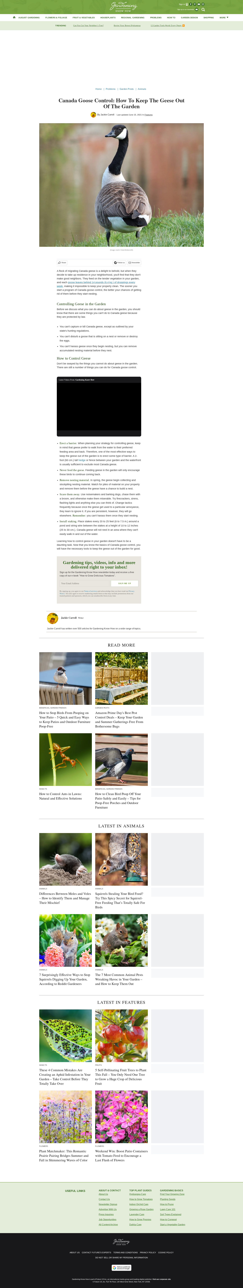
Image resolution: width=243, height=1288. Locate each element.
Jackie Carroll (107, 114)
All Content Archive (108, 1224)
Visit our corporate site (161, 1279)
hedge (82, 460)
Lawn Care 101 (167, 1209)
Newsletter (136, 263)
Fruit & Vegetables (84, 17)
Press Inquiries (106, 1214)
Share (63, 263)
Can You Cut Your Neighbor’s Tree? (88, 25)
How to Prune (167, 1204)
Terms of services (90, 591)
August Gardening (29, 17)
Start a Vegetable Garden (172, 1224)
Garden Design (189, 17)
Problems (156, 17)
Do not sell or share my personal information (121, 1257)
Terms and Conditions (125, 1252)
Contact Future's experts (96, 1252)
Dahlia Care (135, 1224)
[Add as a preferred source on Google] (121, 1268)
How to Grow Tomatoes (141, 1199)
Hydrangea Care (137, 1194)
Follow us (121, 263)
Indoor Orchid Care (138, 1204)
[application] (99, 406)
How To (171, 17)
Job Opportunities (107, 1219)
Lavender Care (136, 1214)
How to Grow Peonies (140, 1219)
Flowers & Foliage (56, 17)
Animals (142, 89)
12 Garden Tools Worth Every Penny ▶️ (168, 25)
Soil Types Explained (170, 1214)
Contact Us (104, 1199)
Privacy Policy (148, 1252)
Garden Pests (127, 89)
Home (98, 89)
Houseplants (107, 17)
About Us (103, 1194)
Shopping (208, 17)
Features (149, 115)
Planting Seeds (167, 1199)
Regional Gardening (133, 17)
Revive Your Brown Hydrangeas (127, 25)
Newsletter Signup (108, 1204)
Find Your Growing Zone (172, 1194)
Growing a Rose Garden (141, 1209)
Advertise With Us (108, 1209)
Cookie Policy (166, 1252)
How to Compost (168, 1219)
